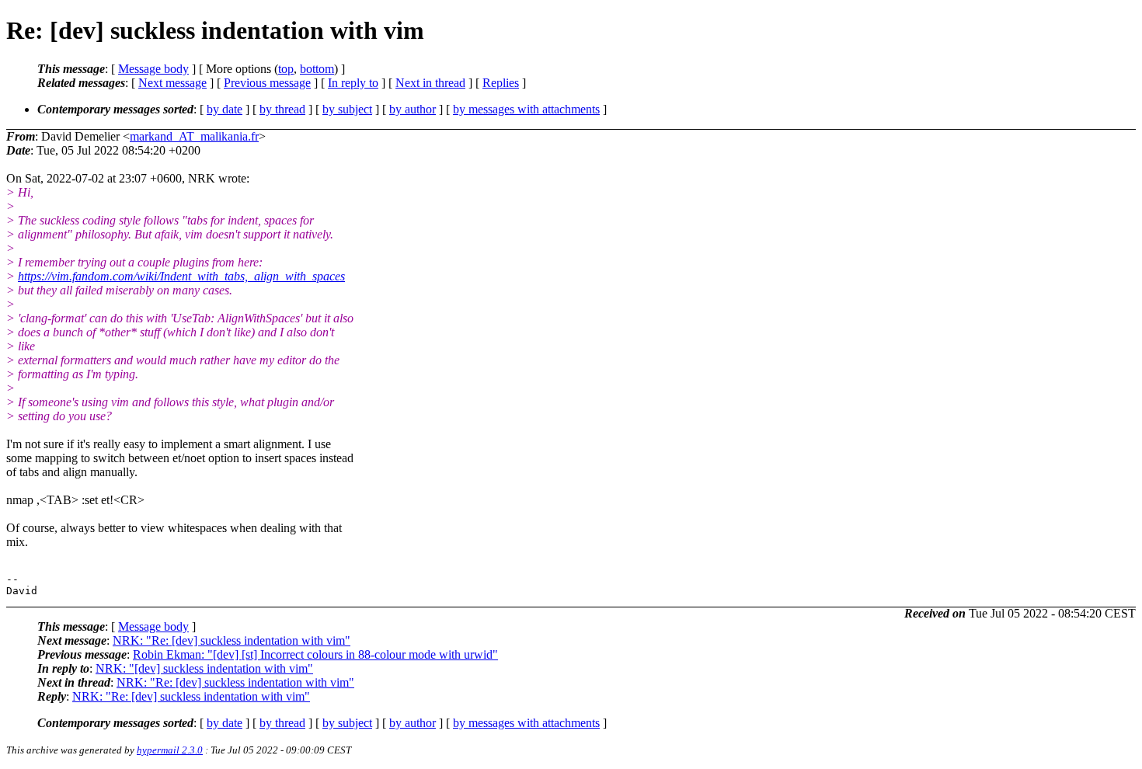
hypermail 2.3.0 (170, 750)
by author (412, 109)
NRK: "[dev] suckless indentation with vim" (204, 668)
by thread (282, 109)
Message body (153, 68)
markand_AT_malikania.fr (194, 136)
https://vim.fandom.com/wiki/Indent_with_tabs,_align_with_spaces (181, 276)
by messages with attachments (526, 109)
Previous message (267, 82)
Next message (172, 82)
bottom (317, 68)
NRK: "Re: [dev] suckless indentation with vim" (231, 640)
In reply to (353, 82)
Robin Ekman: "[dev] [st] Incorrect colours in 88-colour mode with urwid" (315, 654)
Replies (500, 82)
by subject (347, 109)
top (286, 68)
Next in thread (430, 82)
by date (224, 109)
